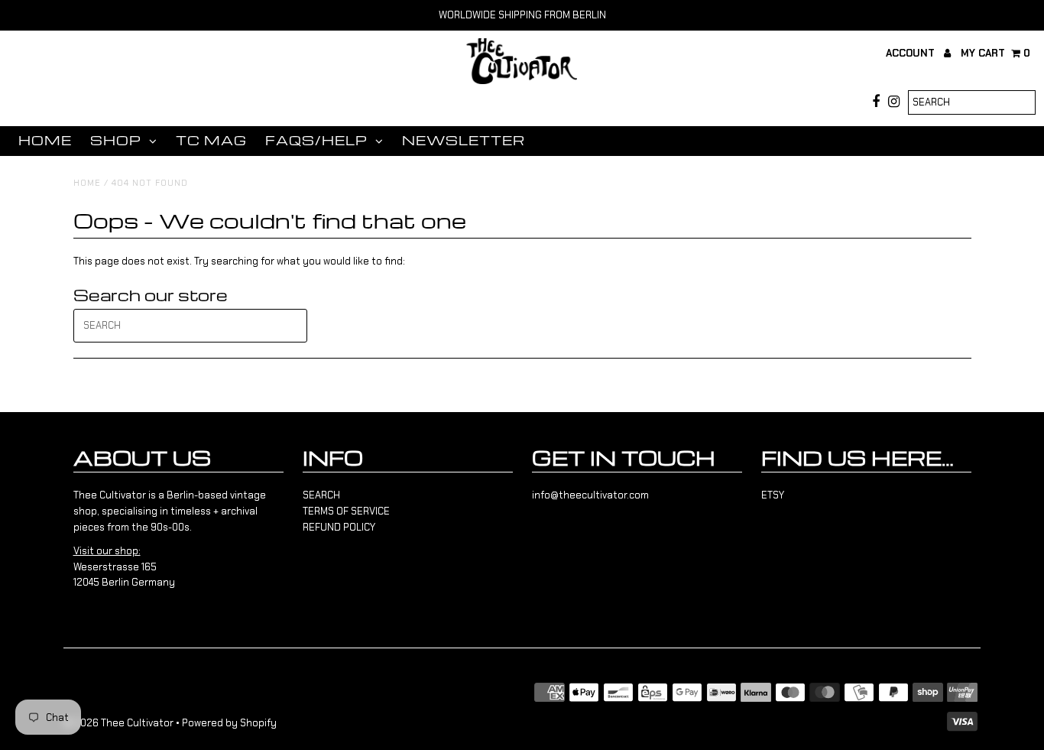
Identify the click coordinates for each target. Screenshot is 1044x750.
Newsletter (463, 140)
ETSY (772, 495)
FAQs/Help (316, 140)
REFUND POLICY (339, 527)
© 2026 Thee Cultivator (118, 722)
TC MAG (211, 140)
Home (45, 140)
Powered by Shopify (229, 722)
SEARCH (321, 495)
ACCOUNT (912, 53)
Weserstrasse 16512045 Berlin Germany (124, 566)
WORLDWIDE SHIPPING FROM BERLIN (522, 14)
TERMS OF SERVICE (346, 511)
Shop (115, 140)
